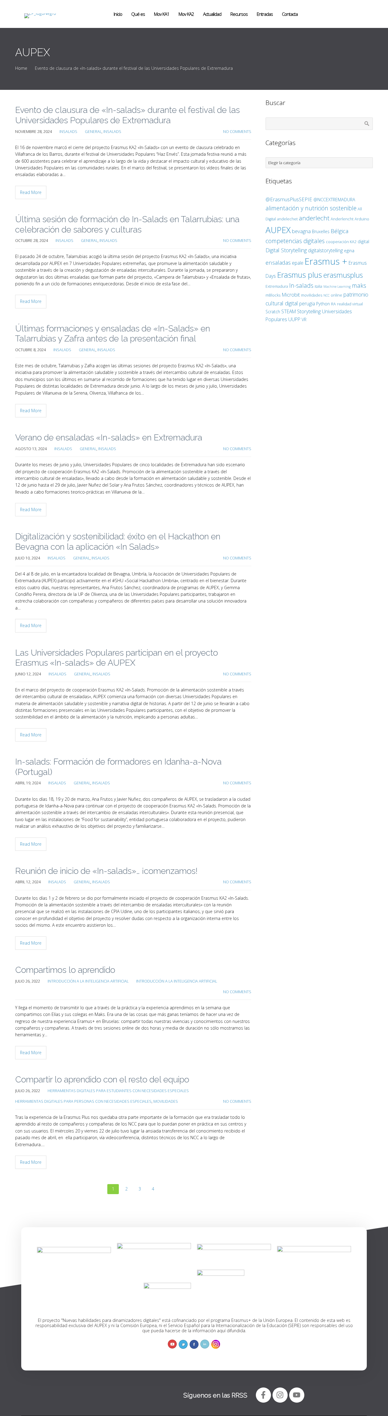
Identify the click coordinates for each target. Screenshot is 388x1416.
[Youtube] (296, 1395)
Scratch (273, 311)
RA (333, 304)
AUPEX (278, 230)
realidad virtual (350, 304)
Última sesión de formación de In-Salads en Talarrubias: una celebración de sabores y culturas (127, 224)
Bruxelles (320, 231)
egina (349, 250)
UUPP (294, 319)
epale (297, 263)
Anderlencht (342, 219)
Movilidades (165, 1101)
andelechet (287, 219)
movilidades (311, 295)
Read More (31, 192)
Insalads (112, 131)
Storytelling (309, 311)
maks (359, 285)
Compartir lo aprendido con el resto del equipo (102, 1080)
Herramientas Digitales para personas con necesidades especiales (83, 1101)
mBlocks (273, 295)
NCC (326, 295)
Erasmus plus (299, 275)
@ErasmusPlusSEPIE (289, 199)
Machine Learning (337, 286)
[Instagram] (280, 1395)
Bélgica (339, 231)
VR (304, 319)
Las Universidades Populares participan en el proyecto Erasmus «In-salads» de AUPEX (116, 658)
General (93, 131)
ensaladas (278, 262)
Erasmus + (326, 261)
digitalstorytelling (325, 250)
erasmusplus (343, 275)
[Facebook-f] (263, 1395)
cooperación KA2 (341, 241)
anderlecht (314, 218)
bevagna (301, 231)
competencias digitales (295, 241)
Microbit (291, 294)
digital (363, 241)
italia (318, 286)
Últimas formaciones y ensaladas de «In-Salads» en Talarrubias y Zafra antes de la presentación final (112, 334)
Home (21, 68)
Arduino (362, 219)
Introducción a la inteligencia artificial (88, 981)
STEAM (288, 311)
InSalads (68, 131)
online (336, 295)
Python (323, 304)
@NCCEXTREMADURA (334, 199)
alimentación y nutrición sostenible (311, 208)
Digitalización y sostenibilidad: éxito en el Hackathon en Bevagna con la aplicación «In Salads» (117, 541)
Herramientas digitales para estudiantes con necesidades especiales (118, 1090)
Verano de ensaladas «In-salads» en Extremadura (108, 438)
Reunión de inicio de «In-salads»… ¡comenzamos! (106, 871)
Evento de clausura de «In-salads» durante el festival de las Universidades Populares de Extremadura (127, 115)
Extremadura (277, 286)
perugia (307, 303)
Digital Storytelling (286, 250)
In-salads (301, 285)
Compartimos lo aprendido (65, 970)
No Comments (237, 131)
